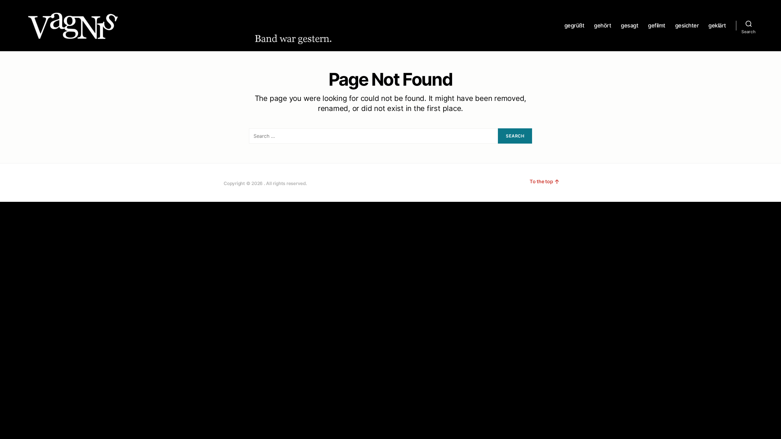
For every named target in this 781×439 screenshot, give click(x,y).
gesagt (629, 25)
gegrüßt (574, 25)
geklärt (717, 25)
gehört (602, 25)
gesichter (687, 25)
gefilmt (656, 25)
